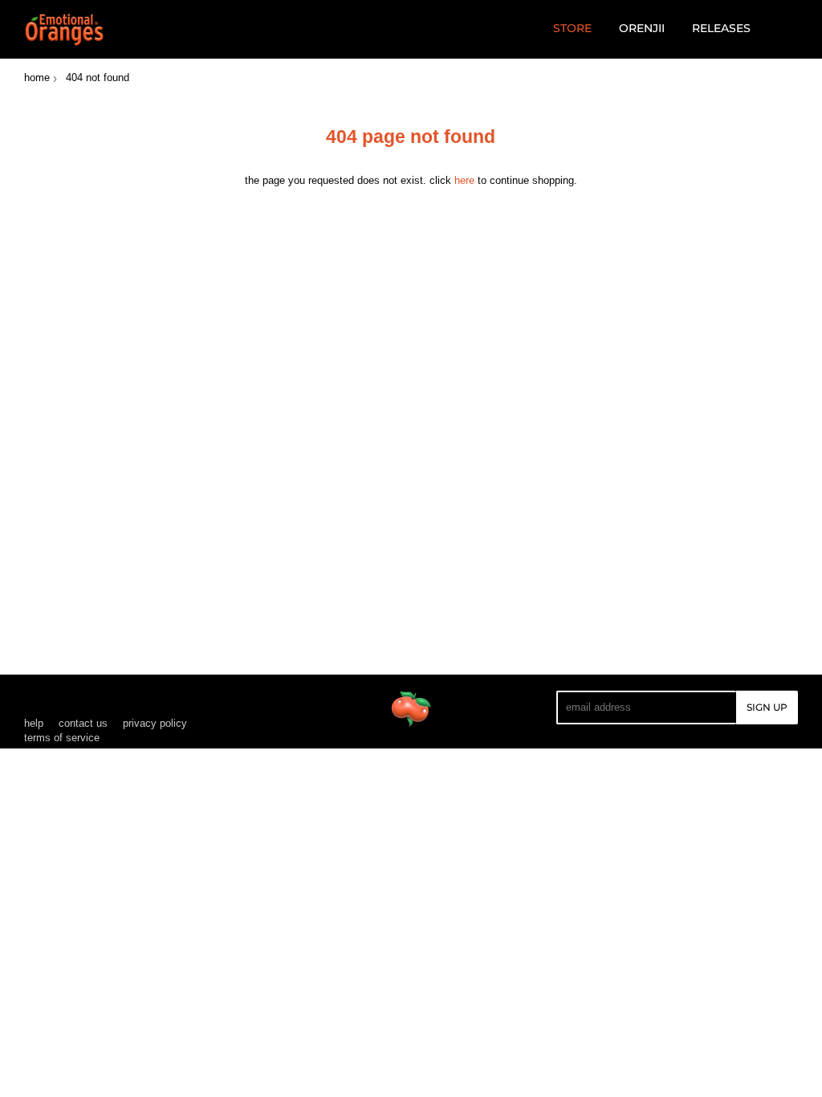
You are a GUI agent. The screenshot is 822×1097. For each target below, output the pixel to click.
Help (33, 723)
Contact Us (83, 723)
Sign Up (767, 707)
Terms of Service (62, 738)
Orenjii (642, 28)
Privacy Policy (155, 723)
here (464, 180)
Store (572, 28)
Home (37, 77)
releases (721, 28)
